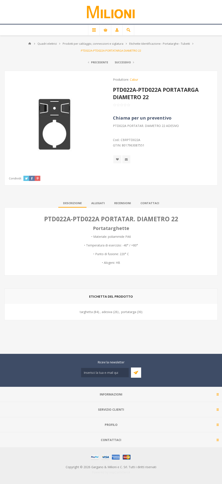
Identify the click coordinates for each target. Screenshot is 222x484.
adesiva (107, 312)
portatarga (128, 312)
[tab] (72, 203)
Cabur (134, 79)
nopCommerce (119, 472)
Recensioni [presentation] (122, 203)
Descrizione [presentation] (72, 203)
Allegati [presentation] (98, 203)
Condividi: (15, 178)
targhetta (86, 312)
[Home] (30, 43)
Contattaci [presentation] (149, 203)
